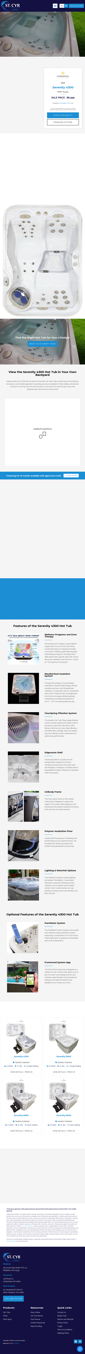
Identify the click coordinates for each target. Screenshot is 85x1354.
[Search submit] (66, 6)
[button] (55, 6)
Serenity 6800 (21, 1115)
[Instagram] (80, 1341)
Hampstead (7, 1275)
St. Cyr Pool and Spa (26, 1226)
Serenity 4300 (21, 1056)
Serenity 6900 (63, 1056)
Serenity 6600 (63, 1115)
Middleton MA (65, 103)
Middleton (7, 1264)
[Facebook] (76, 1341)
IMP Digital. (16, 1343)
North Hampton (9, 1286)
